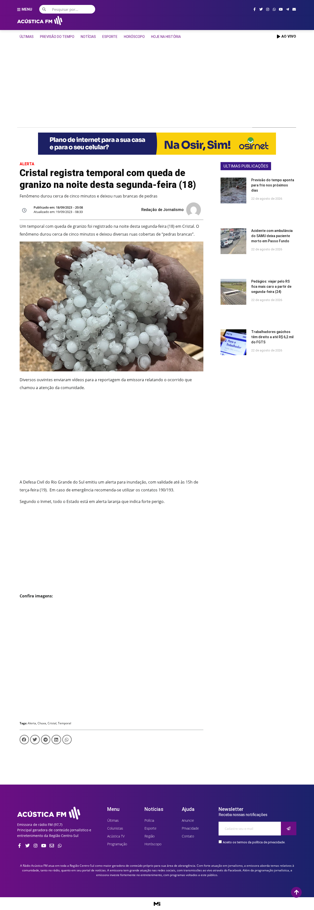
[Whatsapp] (274, 9)
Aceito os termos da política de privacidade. (254, 842)
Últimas (27, 37)
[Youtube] (281, 9)
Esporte (110, 37)
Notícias (88, 37)
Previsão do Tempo (57, 37)
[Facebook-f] (254, 9)
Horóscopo (134, 37)
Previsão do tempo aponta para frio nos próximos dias (272, 185)
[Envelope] (294, 9)
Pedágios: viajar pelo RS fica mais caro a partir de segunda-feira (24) (271, 286)
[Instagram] (267, 9)
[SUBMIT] (288, 828)
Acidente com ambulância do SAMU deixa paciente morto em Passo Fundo (272, 236)
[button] (24, 739)
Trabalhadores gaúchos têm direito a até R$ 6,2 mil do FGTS (272, 337)
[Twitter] (261, 9)
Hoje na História (166, 37)
